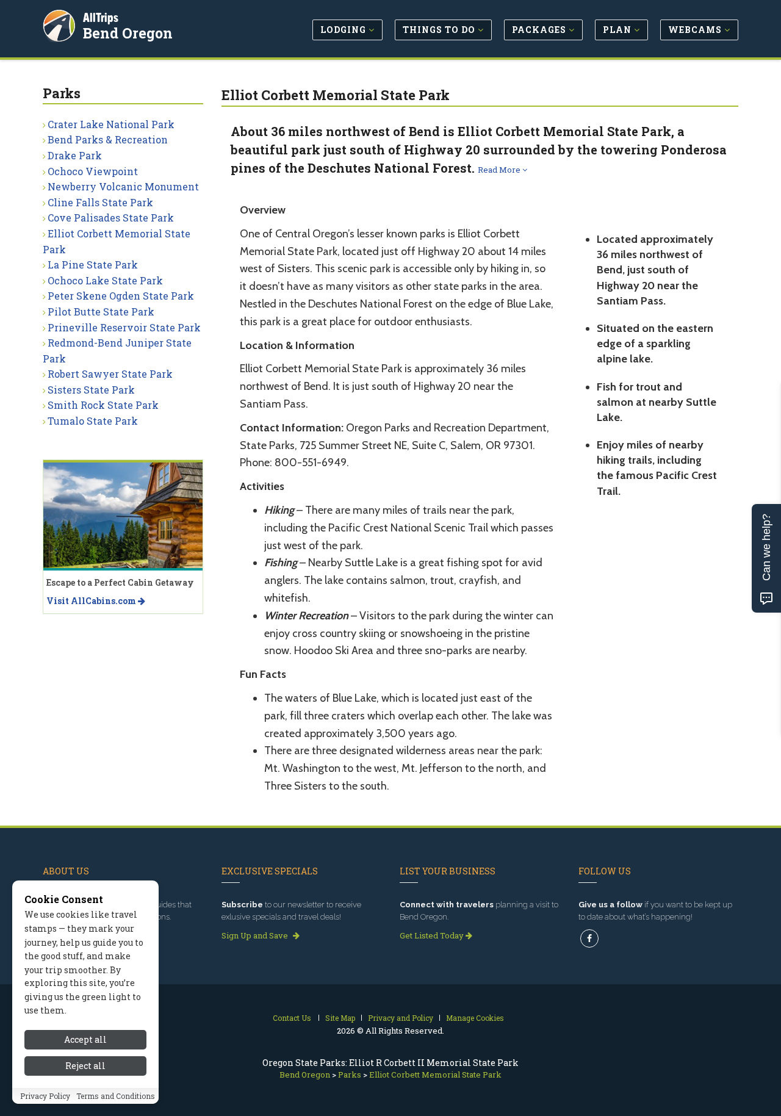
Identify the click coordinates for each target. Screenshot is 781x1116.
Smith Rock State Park (103, 404)
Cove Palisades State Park (111, 217)
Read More (500, 169)
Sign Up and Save (255, 935)
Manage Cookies (475, 1018)
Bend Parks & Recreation (108, 139)
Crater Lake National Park (111, 124)
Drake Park (75, 155)
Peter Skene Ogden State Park (121, 295)
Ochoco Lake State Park (105, 280)
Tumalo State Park (93, 420)
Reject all (85, 1065)
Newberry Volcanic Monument (123, 186)
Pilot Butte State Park (101, 311)
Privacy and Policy (400, 1018)
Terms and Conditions (115, 1096)
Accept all (85, 1039)
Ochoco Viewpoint (93, 171)
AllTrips (100, 17)
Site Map (340, 1018)
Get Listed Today (433, 935)
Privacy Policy (45, 1096)
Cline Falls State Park (100, 202)
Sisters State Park (91, 389)
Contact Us (292, 1018)
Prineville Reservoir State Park (124, 327)
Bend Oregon (128, 33)
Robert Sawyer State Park (110, 373)
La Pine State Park (93, 264)
